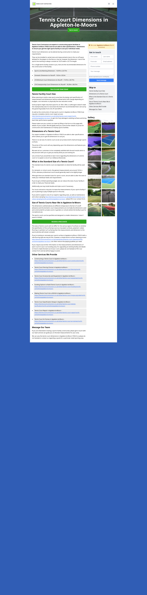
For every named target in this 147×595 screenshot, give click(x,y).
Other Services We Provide (97, 106)
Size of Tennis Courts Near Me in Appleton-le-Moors (99, 103)
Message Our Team (95, 109)
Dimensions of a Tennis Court (98, 94)
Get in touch (73, 30)
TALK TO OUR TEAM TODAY (59, 89)
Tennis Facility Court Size (97, 91)
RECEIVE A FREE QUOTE (59, 222)
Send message (101, 80)
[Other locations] (109, 4)
